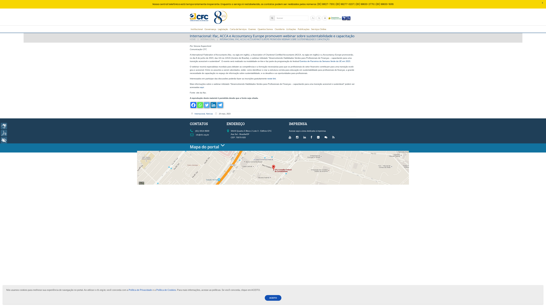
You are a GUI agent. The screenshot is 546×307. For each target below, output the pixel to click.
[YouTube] (290, 137)
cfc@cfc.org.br (202, 135)
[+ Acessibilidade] (4, 140)
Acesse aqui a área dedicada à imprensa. (307, 131)
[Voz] (4, 133)
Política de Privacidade (140, 290)
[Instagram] (298, 137)
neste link (271, 78)
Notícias (209, 114)
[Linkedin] (213, 105)
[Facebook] (193, 105)
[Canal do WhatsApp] (326, 137)
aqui (202, 87)
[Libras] (4, 126)
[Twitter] (206, 105)
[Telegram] (220, 105)
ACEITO (273, 298)
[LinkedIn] (305, 137)
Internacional (207, 39)
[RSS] (334, 137)
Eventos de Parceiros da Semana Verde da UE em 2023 (325, 61)
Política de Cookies (166, 290)
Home (193, 39)
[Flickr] (319, 137)
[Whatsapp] (200, 105)
